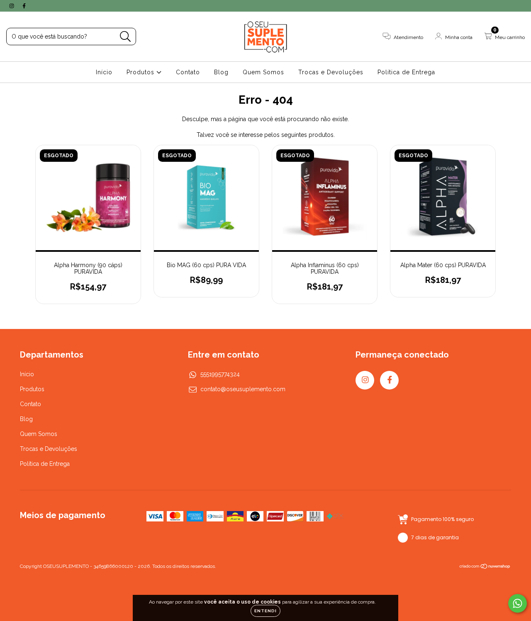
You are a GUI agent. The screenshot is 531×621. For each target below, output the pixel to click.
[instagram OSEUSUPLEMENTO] (12, 5)
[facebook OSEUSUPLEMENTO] (24, 5)
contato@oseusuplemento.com (242, 389)
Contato (188, 72)
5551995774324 (220, 374)
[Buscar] (125, 36)
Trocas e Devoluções (330, 72)
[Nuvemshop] (485, 567)
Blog (221, 72)
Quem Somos (263, 72)
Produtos (141, 72)
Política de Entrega (406, 72)
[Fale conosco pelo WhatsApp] (517, 603)
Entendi (265, 611)
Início (104, 72)
